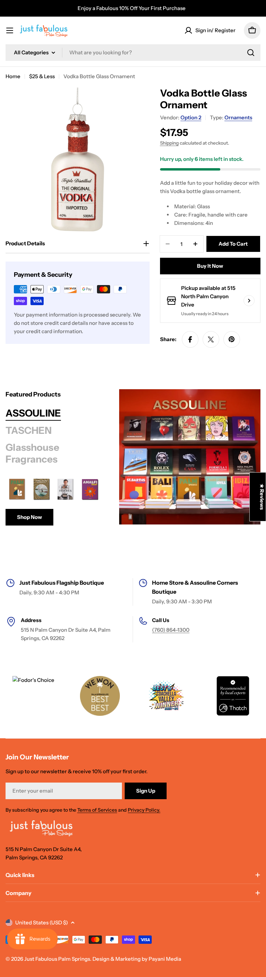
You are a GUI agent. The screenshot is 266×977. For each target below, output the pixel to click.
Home (13, 76)
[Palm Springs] (17, 489)
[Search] (251, 52)
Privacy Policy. (144, 810)
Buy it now (210, 266)
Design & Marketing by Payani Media (136, 959)
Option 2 (190, 117)
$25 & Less (42, 76)
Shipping (169, 143)
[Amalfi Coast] (90, 489)
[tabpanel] (54, 502)
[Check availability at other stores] (249, 300)
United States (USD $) (41, 922)
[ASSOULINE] (189, 456)
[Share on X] (211, 339)
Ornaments (238, 117)
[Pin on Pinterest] (231, 339)
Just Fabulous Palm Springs (57, 959)
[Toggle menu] (10, 30)
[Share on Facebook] (190, 339)
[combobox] (133, 52)
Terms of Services (97, 810)
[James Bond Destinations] (41, 489)
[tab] (33, 413)
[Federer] (65, 489)
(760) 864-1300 (170, 630)
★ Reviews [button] (262, 497)
